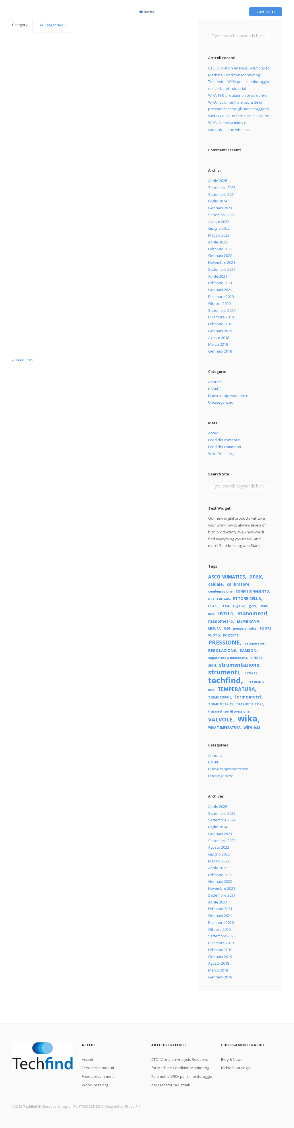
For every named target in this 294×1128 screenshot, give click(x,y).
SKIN (212, 665)
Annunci (215, 381)
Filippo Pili (132, 1106)
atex (255, 576)
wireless (251, 727)
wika (247, 718)
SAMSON (248, 650)
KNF (211, 614)
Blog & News (23, 11)
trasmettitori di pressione (228, 711)
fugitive (239, 606)
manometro (220, 621)
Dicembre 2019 (221, 317)
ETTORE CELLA (247, 598)
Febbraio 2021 (220, 282)
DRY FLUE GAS (219, 599)
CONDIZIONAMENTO (252, 591)
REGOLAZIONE (222, 650)
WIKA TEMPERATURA (224, 727)
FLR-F (225, 606)
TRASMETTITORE (249, 704)
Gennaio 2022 (220, 255)
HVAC (264, 606)
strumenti (223, 672)
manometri (252, 613)
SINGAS (256, 658)
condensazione (220, 591)
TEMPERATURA (236, 689)
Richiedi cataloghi (54, 11)
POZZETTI (231, 635)
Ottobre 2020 (219, 303)
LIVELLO (225, 613)
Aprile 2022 (217, 242)
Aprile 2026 (217, 180)
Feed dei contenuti (224, 439)
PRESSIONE (224, 642)
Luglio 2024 (217, 201)
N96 (227, 628)
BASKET (214, 388)
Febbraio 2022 (220, 248)
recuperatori (255, 643)
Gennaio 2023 (220, 207)
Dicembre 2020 (221, 296)
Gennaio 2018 (220, 351)
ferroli (213, 606)
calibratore (238, 584)
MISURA (214, 628)
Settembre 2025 (221, 187)
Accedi (213, 433)
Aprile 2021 (217, 276)
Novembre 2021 (221, 262)
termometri (248, 697)
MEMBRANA (248, 621)
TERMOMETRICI (220, 704)
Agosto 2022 (218, 221)
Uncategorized (220, 402)
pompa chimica (245, 628)
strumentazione (239, 664)
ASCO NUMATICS (226, 577)
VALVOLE (220, 719)
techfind (224, 680)
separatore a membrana (227, 658)
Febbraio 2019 (220, 323)
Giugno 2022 (219, 228)
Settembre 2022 (221, 214)
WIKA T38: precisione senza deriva (237, 95)
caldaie (215, 584)
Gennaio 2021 (220, 289)
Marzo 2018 (218, 344)
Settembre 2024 (221, 194)
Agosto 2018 (218, 337)
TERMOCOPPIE (219, 697)
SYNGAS (251, 673)
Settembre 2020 (221, 310)
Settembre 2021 (221, 269)
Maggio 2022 (218, 235)
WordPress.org (221, 453)
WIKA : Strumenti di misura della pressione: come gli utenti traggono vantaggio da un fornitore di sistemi (238, 109)
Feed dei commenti (224, 446)
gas (252, 605)
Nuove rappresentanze (228, 395)
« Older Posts (22, 360)
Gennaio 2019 (220, 330)
